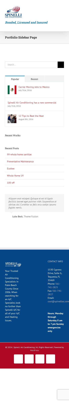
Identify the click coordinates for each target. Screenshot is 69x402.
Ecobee (10, 168)
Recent (34, 79)
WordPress (34, 350)
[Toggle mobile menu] (62, 6)
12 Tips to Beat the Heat (31, 115)
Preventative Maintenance (20, 161)
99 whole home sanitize (19, 154)
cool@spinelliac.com (58, 301)
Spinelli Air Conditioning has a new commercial (32, 102)
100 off (10, 182)
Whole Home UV (15, 175)
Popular (15, 79)
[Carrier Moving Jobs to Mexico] (12, 87)
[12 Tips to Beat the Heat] (12, 116)
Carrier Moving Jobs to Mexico (34, 86)
